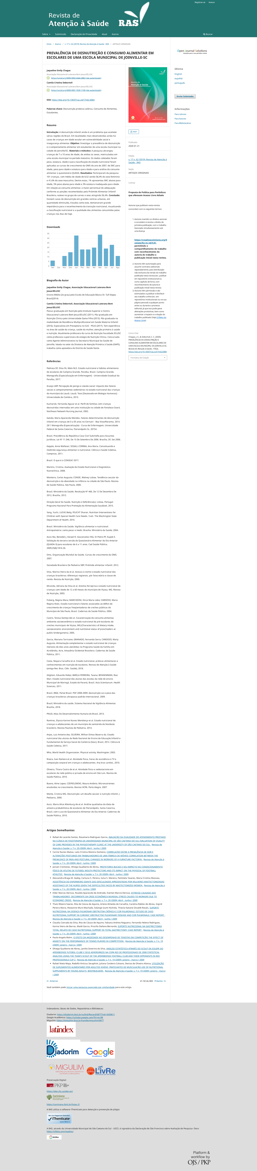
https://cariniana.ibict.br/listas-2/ (63, 1104)
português (180, 82)
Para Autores (180, 118)
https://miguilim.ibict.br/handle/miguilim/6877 (80, 1020)
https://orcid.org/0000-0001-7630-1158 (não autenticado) (76, 90)
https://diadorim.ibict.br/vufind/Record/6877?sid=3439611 (86, 1014)
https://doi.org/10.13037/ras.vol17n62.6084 (73, 99)
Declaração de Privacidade (84, 34)
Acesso (212, 2)
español (178, 78)
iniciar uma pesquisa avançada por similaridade (90, 987)
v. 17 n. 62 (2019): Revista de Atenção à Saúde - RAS (87, 44)
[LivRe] (105, 1074)
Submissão (60, 34)
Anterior (54, 981)
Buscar (209, 34)
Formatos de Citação (140, 357)
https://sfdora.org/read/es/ (60, 1131)
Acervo (115, 34)
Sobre (45, 34)
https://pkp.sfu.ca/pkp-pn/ (60, 1091)
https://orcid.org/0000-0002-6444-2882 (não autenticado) (76, 78)
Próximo (159, 981)
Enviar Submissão (185, 96)
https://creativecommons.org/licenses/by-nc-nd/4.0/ (150, 241)
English (178, 74)
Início (49, 44)
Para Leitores (180, 114)
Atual (104, 34)
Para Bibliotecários (183, 123)
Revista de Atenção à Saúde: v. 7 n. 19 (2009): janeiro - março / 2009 (110, 959)
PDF (135, 131)
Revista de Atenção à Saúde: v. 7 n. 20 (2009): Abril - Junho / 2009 (96, 874)
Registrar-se (200, 2)
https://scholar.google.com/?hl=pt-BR (84, 1017)
